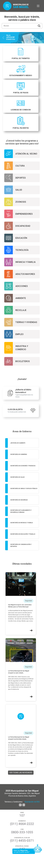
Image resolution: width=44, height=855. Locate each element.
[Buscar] (39, 26)
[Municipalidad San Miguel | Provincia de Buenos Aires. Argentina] (16, 6)
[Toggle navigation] (38, 6)
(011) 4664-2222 (22, 824)
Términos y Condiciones (13, 802)
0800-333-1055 (22, 832)
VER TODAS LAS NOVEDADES (20, 773)
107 (22, 815)
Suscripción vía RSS (32, 802)
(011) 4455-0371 (22, 840)
